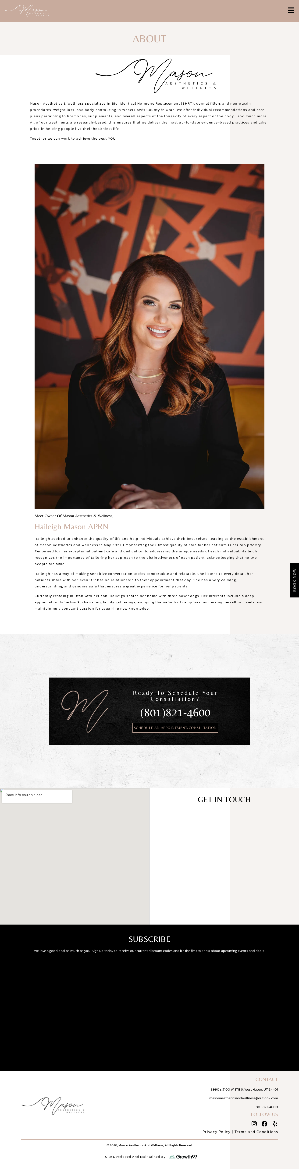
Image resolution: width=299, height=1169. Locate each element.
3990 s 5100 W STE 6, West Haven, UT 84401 (244, 1089)
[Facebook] (264, 1124)
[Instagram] (254, 1124)
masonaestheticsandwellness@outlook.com (243, 1098)
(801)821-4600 (175, 712)
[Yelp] (275, 1124)
